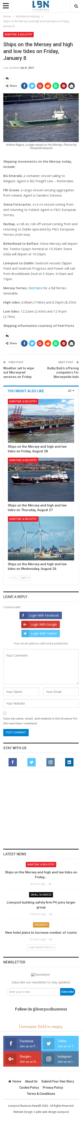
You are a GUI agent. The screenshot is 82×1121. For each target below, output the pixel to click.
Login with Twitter (44, 633)
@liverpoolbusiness (50, 1009)
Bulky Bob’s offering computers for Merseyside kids (63, 372)
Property (41, 924)
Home (16, 1081)
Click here (35, 288)
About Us (31, 1081)
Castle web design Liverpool (51, 1112)
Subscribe (67, 991)
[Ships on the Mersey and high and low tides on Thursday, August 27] (41, 480)
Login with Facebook (44, 615)
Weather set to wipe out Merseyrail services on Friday (18, 372)
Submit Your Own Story (57, 1081)
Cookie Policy (29, 1087)
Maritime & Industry (18, 34)
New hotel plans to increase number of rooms (41, 933)
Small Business (41, 894)
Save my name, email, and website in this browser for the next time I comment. (40, 720)
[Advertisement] (41, 810)
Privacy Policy (53, 1087)
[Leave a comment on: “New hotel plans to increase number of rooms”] (50, 939)
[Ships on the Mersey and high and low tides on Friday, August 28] (41, 421)
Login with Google (44, 624)
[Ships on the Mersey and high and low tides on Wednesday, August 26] (41, 538)
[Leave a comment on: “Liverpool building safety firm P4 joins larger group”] (50, 914)
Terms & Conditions (41, 1093)
